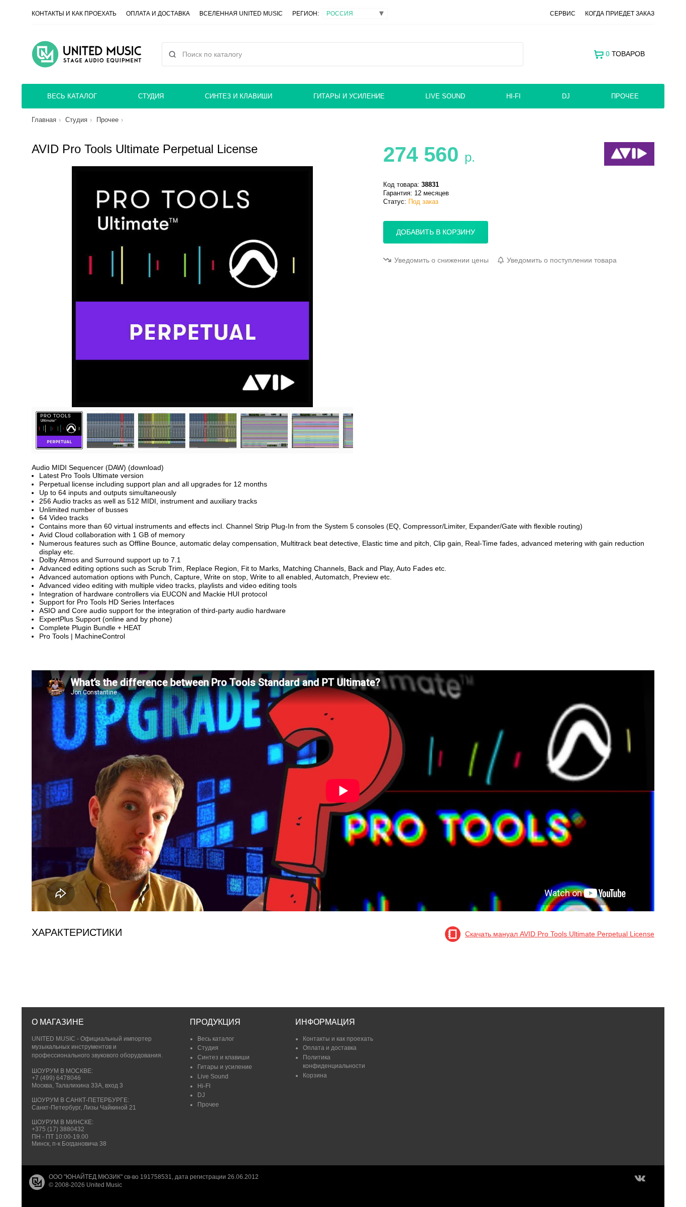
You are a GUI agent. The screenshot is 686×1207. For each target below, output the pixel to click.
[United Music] (87, 54)
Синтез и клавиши (238, 96)
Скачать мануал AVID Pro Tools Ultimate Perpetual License (559, 934)
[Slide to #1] (59, 430)
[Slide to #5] (315, 430)
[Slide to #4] (264, 430)
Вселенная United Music (241, 13)
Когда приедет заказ (619, 13)
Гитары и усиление (349, 96)
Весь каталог (72, 96)
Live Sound (445, 96)
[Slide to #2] (161, 430)
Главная (44, 120)
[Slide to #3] (213, 430)
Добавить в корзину (435, 232)
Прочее (625, 96)
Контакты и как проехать (74, 13)
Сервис (563, 13)
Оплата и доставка (158, 13)
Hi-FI (513, 96)
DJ (566, 96)
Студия (151, 96)
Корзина (315, 1075)
